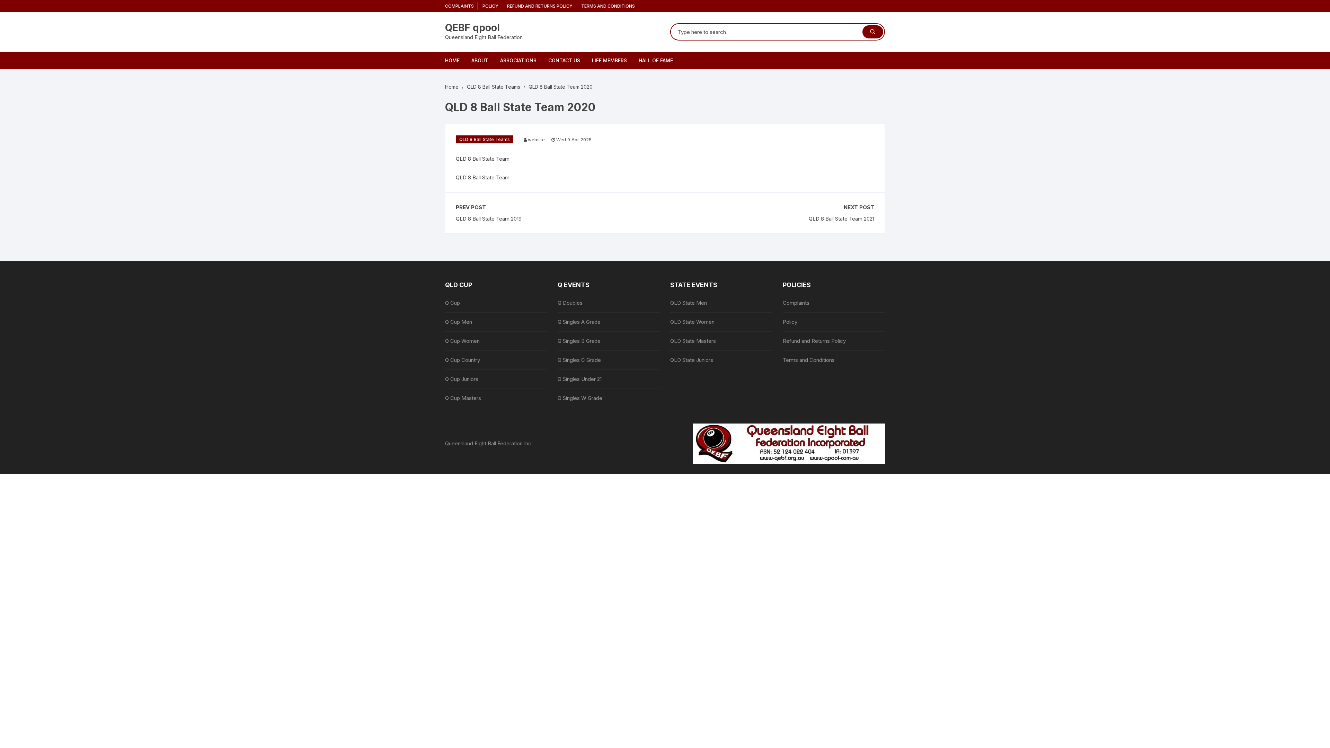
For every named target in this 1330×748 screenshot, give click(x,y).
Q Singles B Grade (579, 341)
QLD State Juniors (691, 360)
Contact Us (564, 60)
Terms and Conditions (608, 6)
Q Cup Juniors (461, 379)
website (536, 139)
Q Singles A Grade (579, 322)
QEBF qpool (472, 28)
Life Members (609, 60)
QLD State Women (692, 322)
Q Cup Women (462, 341)
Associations (518, 60)
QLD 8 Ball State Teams (484, 139)
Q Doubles (570, 303)
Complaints (459, 6)
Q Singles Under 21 (580, 379)
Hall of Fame (656, 60)
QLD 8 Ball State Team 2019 (489, 218)
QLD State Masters (693, 341)
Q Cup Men (458, 322)
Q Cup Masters (463, 398)
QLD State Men (688, 303)
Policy (490, 6)
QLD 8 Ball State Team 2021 (841, 218)
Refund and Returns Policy (540, 6)
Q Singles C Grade (579, 360)
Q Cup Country (462, 360)
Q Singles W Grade (580, 398)
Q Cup (452, 303)
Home (452, 60)
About (479, 60)
